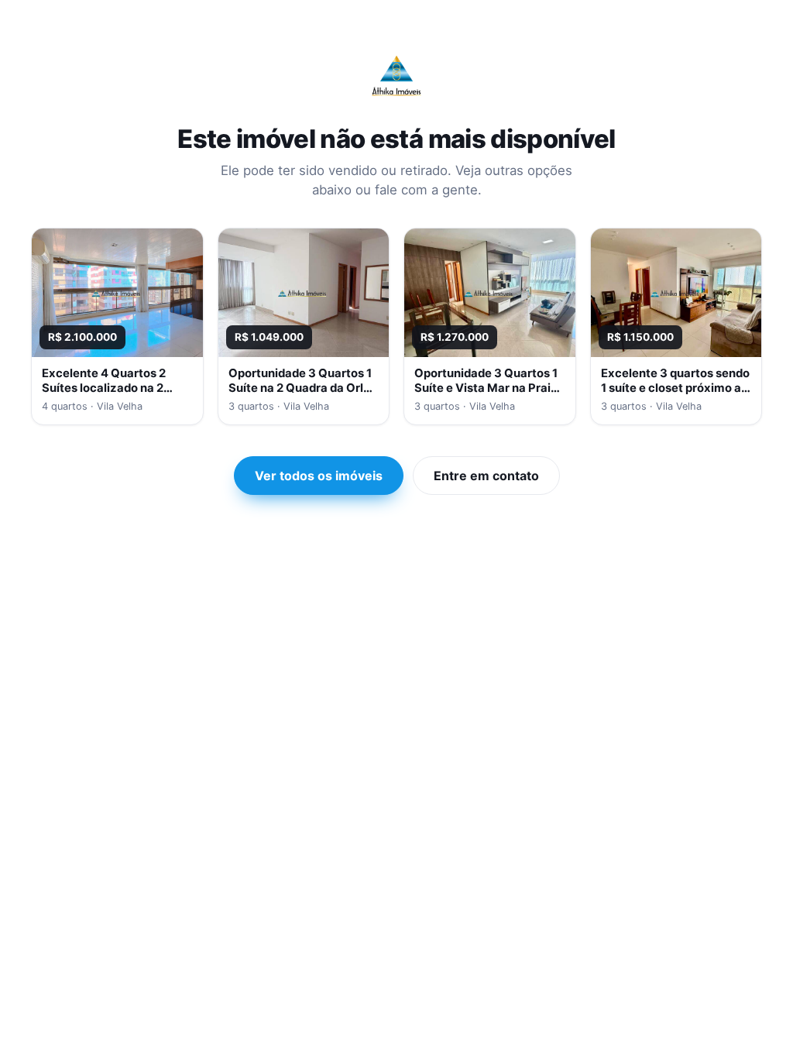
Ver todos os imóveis (319, 475)
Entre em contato (486, 475)
